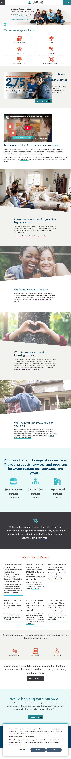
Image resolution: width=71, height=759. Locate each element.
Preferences (22, 750)
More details (14, 592)
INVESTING (51, 53)
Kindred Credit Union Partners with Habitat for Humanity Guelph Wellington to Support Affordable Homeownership (13, 574)
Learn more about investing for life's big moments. (30, 236)
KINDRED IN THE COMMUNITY (51, 63)
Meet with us (24, 159)
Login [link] (67, 2)
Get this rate (42, 101)
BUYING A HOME (19, 53)
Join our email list (35, 678)
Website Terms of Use (26, 736)
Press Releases (35, 655)
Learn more (42, 538)
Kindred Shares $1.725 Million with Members (12, 605)
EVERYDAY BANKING (19, 42)
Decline (54, 750)
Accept (38, 750)
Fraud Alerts (57, 655)
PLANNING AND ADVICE (19, 63)
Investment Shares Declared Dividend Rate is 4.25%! (56, 605)
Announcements (14, 655)
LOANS (52, 42)
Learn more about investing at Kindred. (26, 369)
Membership (34, 717)
